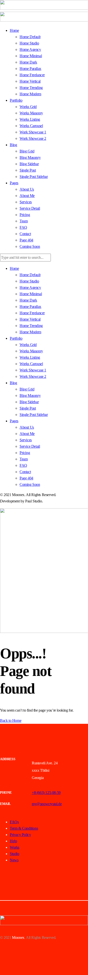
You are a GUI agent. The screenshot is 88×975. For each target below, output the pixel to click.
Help (13, 841)
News (14, 860)
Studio (14, 854)
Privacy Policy (20, 835)
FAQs (14, 822)
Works (14, 847)
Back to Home (10, 720)
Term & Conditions (24, 828)
